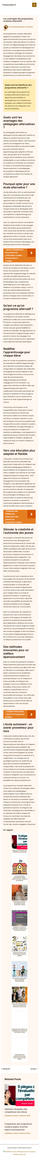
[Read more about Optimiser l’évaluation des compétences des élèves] (19, 1095)
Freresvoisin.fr (9, 5)
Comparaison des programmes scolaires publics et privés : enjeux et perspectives (18, 1127)
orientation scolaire (11, 1116)
